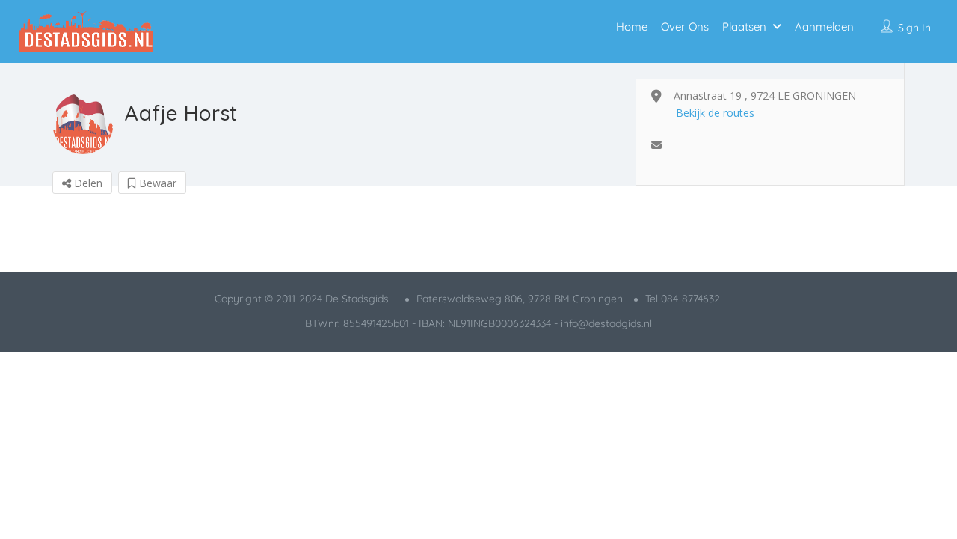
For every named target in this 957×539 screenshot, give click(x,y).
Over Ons (685, 26)
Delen (86, 183)
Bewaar (156, 183)
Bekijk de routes (715, 113)
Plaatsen (744, 26)
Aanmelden (824, 26)
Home (631, 26)
